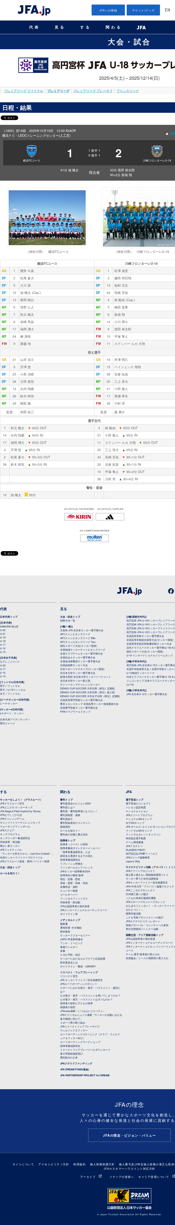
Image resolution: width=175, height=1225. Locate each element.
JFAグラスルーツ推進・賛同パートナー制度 (24, 861)
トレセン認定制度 (136, 807)
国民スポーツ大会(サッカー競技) (78, 645)
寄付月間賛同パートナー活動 (142, 929)
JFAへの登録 (108, 10)
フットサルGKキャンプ (139, 830)
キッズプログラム (10, 834)
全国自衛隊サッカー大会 (74, 665)
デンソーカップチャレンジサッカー (80, 684)
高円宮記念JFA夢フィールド (142, 853)
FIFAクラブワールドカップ (75, 711)
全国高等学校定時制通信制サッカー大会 (149, 643)
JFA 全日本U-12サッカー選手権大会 (146, 694)
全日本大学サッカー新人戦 (75, 680)
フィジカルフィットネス (74, 898)
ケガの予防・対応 (70, 954)
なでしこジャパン (10, 661)
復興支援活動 (133, 913)
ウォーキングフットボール (15, 826)
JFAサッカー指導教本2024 (75, 871)
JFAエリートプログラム (139, 815)
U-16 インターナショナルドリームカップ (149, 655)
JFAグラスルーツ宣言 (12, 803)
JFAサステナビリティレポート (143, 921)
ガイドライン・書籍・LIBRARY (78, 966)
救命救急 (65, 931)
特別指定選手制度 (136, 838)
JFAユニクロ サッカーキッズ (16, 807)
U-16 (2, 648)
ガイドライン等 (69, 914)
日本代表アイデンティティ (15, 719)
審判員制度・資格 (70, 815)
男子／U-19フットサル (13, 689)
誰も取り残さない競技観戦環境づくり (147, 874)
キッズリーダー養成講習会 (15, 838)
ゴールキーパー (69, 894)
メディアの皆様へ (121, 1177)
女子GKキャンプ (135, 822)
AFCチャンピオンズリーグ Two (77, 642)
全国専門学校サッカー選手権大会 (79, 707)
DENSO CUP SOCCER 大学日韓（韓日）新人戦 (87, 692)
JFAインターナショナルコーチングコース (83, 910)
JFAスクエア (7, 830)
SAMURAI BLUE (9, 626)
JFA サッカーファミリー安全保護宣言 (81, 980)
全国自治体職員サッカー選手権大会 (80, 661)
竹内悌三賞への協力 (137, 894)
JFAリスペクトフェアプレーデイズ (80, 1026)
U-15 (2, 652)
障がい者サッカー (10, 845)
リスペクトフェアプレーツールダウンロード (85, 1049)
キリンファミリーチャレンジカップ (20, 822)
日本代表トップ (9, 616)
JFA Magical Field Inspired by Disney (20, 811)
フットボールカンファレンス (76, 867)
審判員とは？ (67, 807)
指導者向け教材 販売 (71, 875)
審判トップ (66, 799)
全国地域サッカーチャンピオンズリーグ (82, 649)
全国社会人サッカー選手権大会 (77, 657)
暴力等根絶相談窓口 (71, 1053)
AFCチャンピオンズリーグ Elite (77, 638)
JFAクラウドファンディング (76, 1063)
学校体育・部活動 (10, 842)
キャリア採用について (153, 1177)
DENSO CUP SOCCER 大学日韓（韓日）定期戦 (87, 688)
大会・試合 (129, 41)
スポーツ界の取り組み (72, 1022)
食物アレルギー (69, 947)
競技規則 (65, 826)
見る (60, 27)
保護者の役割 (67, 1007)
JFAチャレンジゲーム (12, 818)
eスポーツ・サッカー (12, 713)
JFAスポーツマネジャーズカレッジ (145, 902)
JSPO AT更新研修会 (71, 939)
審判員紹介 (66, 819)
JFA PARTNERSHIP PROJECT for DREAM (84, 1075)
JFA (129, 791)
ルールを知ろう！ (10, 873)
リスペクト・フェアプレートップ (79, 972)
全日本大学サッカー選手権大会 (77, 673)
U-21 (2, 633)
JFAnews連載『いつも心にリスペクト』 (83, 1011)
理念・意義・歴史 (70, 879)
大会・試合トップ (70, 616)
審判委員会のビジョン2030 (75, 803)
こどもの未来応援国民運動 (141, 898)
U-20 (2, 665)
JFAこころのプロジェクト (140, 890)
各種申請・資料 (69, 887)
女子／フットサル (10, 693)
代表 (34, 27)
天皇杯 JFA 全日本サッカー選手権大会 (81, 630)
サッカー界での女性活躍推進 (142, 878)
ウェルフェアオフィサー (74, 1030)
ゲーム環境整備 (134, 842)
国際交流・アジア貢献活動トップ (144, 935)
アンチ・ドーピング (71, 943)
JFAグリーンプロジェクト (140, 871)
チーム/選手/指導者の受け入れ (143, 954)
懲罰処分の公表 (69, 1057)
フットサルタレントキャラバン (143, 834)
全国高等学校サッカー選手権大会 (145, 636)
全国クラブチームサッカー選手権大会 (81, 653)
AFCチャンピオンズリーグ (75, 634)
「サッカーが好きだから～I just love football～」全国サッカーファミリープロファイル (27, 855)
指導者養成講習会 (70, 859)
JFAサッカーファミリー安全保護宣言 (147, 882)
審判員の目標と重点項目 (74, 834)
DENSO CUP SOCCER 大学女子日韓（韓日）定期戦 (90, 696)
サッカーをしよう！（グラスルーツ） (21, 799)
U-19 (2, 637)
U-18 (2, 641)
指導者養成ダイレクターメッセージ (80, 848)
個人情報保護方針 (102, 1164)
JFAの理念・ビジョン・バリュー (129, 1135)
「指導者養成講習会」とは (75, 852)
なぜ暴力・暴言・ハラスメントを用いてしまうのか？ (90, 995)
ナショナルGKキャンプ (139, 819)
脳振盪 (64, 923)
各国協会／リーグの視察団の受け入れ (147, 958)
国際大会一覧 (67, 620)
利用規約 (79, 1164)
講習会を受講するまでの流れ (76, 856)
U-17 (2, 644)
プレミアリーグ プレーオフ (93, 90)
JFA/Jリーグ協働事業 (138, 857)
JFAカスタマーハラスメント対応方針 (129, 1168)
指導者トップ (67, 840)
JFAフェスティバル (11, 849)
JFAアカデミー (134, 846)
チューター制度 (69, 890)
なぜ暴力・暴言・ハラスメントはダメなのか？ (86, 999)
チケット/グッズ (143, 10)
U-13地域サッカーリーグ (140, 673)
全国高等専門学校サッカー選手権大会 (81, 700)
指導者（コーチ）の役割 (74, 844)
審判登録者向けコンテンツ (75, 822)
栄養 (62, 951)
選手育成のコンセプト (138, 803)
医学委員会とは (69, 962)
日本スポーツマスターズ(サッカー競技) (82, 669)
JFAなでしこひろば (11, 815)
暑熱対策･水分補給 (71, 927)
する (85, 27)
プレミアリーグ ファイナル (23, 90)
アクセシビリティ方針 (53, 1164)
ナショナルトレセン (137, 811)
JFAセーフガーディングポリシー (78, 984)
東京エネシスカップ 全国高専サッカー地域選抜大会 (89, 704)
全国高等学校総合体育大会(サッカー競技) (149, 640)
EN (167, 10)
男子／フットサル (10, 686)
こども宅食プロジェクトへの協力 (144, 917)
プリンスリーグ (127, 90)
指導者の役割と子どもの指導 (76, 1003)
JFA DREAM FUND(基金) (74, 1069)
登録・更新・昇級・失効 (74, 883)
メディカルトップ (70, 920)
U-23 (2, 630)
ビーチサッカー (9, 703)
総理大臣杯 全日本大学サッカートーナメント (85, 676)
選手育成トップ (134, 799)
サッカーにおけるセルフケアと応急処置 (82, 958)
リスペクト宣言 (69, 976)
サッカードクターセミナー (75, 935)
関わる (114, 27)
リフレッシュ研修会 (71, 863)
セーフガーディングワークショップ (80, 1042)
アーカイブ (88, 1177)
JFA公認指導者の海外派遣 (75, 906)
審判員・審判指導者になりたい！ (79, 811)
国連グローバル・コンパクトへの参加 (147, 925)
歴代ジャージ (7, 723)
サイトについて (23, 1164)
